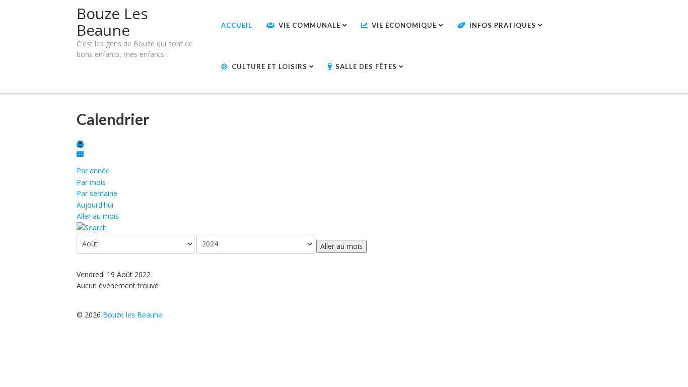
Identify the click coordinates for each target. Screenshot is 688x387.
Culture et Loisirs (269, 66)
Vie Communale (309, 25)
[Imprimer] (82, 145)
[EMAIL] (82, 155)
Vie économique (404, 25)
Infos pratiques (502, 25)
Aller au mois (98, 216)
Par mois (91, 182)
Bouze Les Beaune (112, 21)
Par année (93, 170)
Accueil (236, 25)
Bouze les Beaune (132, 314)
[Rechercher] (92, 227)
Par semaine (97, 193)
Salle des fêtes (366, 66)
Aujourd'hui (95, 205)
